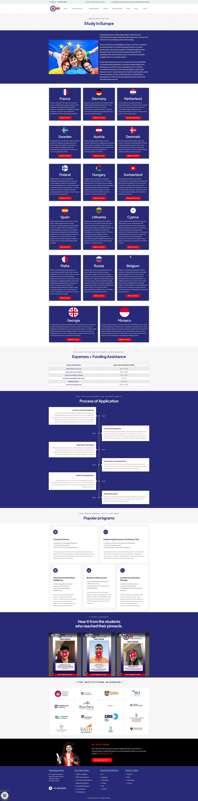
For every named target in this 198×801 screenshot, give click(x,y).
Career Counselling (81, 774)
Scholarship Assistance (82, 786)
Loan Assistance (80, 789)
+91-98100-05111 (62, 2)
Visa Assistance (80, 792)
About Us (129, 774)
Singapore (105, 777)
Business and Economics (97, 578)
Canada (104, 783)
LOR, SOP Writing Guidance (84, 780)
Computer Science (61, 539)
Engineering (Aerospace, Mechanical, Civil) (121, 539)
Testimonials (130, 780)
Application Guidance (82, 783)
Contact (129, 783)
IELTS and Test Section (82, 777)
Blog (128, 777)
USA (103, 786)
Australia (104, 789)
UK (102, 774)
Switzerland (105, 780)
